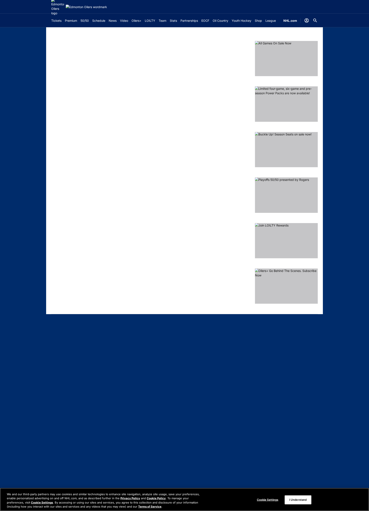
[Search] (315, 20)
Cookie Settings (42, 502)
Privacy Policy (130, 498)
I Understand (298, 499)
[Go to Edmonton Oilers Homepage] (86, 7)
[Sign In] (306, 20)
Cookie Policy (156, 498)
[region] (184, 499)
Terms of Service (149, 506)
